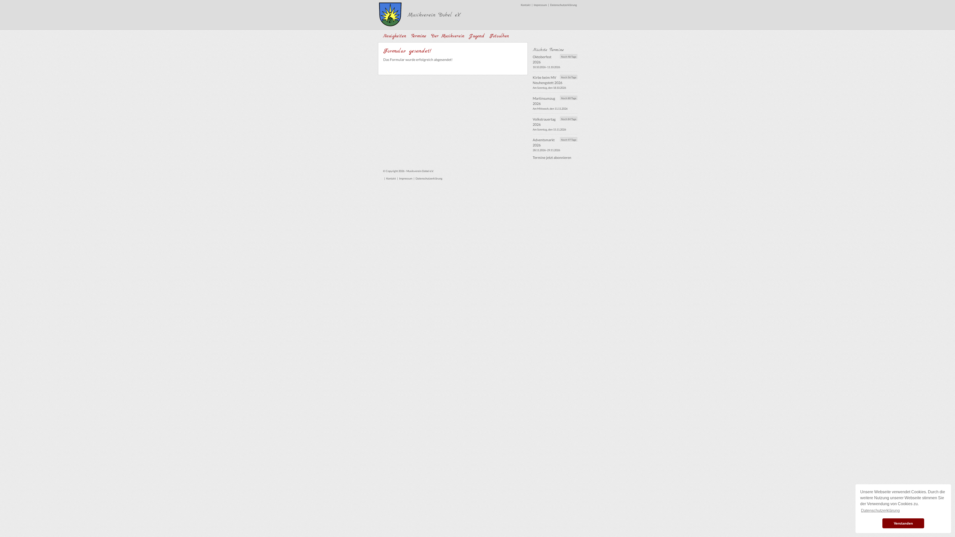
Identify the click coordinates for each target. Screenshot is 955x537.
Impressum (540, 4)
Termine (418, 36)
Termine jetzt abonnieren (552, 157)
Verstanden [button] (903, 523)
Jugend (476, 36)
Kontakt (525, 4)
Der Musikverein (447, 36)
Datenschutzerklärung (563, 4)
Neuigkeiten (394, 36)
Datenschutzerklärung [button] (880, 510)
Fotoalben (499, 36)
